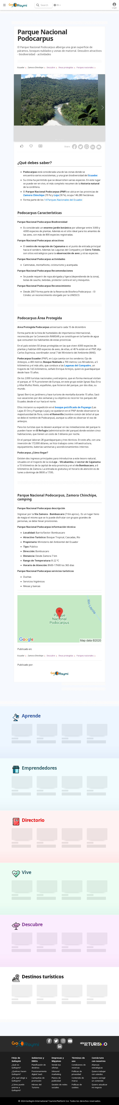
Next (102, 107)
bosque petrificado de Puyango (73, 407)
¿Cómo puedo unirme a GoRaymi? (18, 1087)
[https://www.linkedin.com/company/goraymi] (59, 1046)
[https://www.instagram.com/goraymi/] (63, 1041)
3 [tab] (59, 139)
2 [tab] (57, 139)
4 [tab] (61, 139)
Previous (17, 107)
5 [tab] (63, 139)
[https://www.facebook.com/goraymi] (49, 1041)
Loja (56, 195)
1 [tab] (56, 139)
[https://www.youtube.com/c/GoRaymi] (70, 1041)
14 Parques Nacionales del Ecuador (63, 199)
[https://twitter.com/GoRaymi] (56, 1041)
